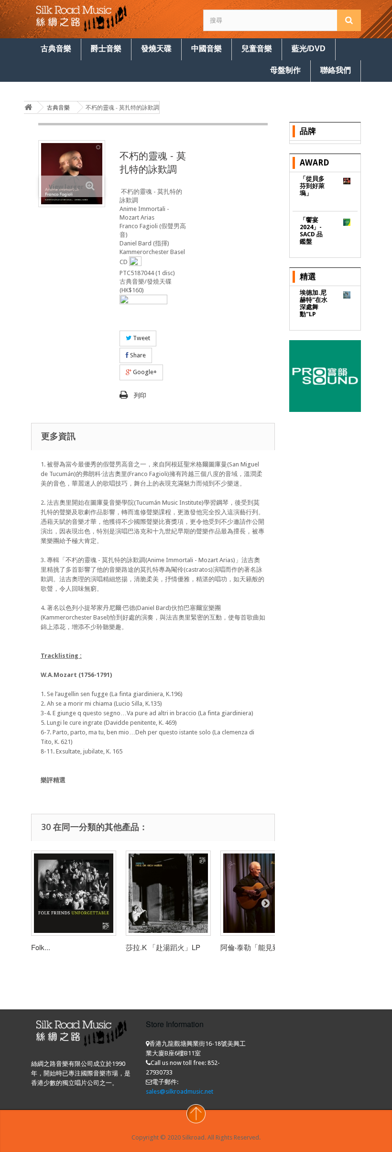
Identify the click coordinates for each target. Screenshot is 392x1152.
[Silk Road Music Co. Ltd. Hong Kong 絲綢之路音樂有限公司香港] (81, 17)
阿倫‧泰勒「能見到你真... (260, 947)
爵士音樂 (106, 48)
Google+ (144, 372)
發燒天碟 (156, 48)
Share (137, 355)
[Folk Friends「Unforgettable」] (73, 893)
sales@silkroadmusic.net (179, 1091)
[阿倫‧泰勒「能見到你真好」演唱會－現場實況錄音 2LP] (262, 893)
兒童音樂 (256, 48)
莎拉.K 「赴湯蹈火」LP (163, 947)
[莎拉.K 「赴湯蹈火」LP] (168, 893)
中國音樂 (206, 48)
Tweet (140, 338)
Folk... (40, 947)
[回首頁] (28, 107)
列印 (140, 395)
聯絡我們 (335, 70)
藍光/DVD (309, 48)
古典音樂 (56, 48)
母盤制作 (285, 70)
